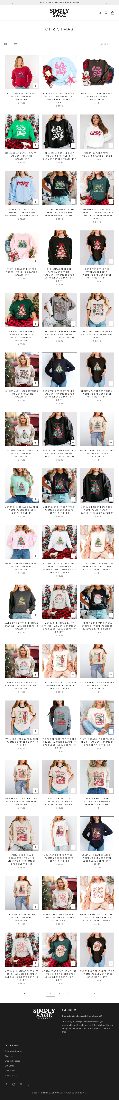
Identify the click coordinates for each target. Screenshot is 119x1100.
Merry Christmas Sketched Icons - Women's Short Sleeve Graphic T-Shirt (97, 917)
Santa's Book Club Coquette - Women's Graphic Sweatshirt (97, 801)
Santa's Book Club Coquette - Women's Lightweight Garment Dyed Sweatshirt (22, 859)
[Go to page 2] (24, 993)
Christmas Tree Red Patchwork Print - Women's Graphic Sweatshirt (21, 335)
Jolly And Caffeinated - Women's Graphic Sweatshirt (22, 917)
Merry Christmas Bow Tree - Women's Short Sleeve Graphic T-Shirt (22, 510)
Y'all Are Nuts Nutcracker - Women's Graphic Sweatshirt (97, 685)
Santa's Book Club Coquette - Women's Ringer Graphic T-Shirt (59, 801)
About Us (9, 1056)
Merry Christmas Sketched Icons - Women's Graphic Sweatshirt (60, 917)
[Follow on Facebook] (6, 1084)
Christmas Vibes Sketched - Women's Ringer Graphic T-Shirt (97, 334)
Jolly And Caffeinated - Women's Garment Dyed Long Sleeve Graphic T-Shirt (97, 859)
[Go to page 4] (94, 993)
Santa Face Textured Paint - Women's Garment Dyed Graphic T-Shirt (97, 974)
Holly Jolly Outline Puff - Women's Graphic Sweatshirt (97, 96)
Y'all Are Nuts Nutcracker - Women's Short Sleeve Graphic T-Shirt (59, 685)
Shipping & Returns (13, 1051)
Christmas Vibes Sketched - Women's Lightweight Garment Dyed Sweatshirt (59, 334)
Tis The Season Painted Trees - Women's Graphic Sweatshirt (21, 272)
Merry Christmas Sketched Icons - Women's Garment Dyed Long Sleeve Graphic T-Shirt (22, 975)
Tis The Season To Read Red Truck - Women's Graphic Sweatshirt (22, 801)
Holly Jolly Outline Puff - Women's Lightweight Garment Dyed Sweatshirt (59, 156)
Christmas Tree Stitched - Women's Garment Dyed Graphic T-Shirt (97, 394)
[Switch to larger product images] (5, 44)
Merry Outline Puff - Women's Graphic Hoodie (97, 154)
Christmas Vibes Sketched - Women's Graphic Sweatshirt (21, 394)
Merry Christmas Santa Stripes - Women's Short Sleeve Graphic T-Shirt (97, 626)
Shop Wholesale (12, 1061)
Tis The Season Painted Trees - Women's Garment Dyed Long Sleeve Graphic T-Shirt (97, 213)
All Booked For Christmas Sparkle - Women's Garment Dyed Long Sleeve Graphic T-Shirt (59, 568)
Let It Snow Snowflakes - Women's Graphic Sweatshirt (22, 96)
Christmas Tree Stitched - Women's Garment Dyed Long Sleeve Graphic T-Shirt (59, 395)
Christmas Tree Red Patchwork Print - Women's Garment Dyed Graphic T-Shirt (97, 273)
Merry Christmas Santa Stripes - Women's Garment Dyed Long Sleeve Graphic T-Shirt (59, 627)
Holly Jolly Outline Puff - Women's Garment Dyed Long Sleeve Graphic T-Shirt (59, 97)
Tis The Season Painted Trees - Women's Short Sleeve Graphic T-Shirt (59, 212)
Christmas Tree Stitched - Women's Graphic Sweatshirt (21, 453)
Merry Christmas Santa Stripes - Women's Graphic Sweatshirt (21, 685)
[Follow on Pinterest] (21, 1084)
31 (85, 993)
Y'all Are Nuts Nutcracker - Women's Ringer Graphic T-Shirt (22, 742)
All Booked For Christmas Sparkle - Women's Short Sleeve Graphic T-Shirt (97, 566)
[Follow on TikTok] (28, 1084)
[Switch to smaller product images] (10, 44)
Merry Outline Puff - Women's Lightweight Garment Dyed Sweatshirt (21, 212)
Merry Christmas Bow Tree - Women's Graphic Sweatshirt (97, 453)
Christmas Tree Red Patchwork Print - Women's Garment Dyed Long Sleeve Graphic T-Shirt (59, 275)
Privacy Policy (11, 1075)
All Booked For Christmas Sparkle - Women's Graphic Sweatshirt (22, 626)
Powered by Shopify (75, 1093)
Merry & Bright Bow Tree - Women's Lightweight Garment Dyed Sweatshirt (97, 510)
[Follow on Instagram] (13, 1084)
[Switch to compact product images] (15, 44)
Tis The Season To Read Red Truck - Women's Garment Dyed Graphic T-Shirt (97, 742)
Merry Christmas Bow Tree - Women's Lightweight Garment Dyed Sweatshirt (59, 453)
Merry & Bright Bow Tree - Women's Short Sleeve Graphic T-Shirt (59, 510)
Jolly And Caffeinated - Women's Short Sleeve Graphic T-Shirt (59, 858)
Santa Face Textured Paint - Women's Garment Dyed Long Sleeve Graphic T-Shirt (59, 975)
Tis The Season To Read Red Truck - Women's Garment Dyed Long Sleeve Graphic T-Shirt (59, 743)
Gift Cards (9, 1065)
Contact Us (10, 1070)
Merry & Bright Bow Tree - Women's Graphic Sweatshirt (21, 566)
